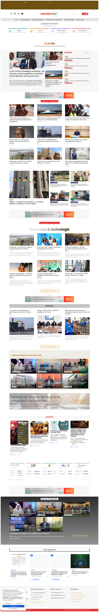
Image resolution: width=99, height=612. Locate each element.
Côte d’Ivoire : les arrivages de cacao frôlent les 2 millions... (48, 162)
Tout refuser (19, 603)
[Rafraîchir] (89, 480)
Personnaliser (8, 603)
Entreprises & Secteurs (16, 371)
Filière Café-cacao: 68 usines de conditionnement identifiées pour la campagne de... (20, 119)
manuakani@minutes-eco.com (38, 602)
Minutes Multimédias (77, 599)
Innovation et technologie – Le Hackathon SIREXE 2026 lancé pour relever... (48, 275)
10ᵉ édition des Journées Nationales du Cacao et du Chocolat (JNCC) (39, 436)
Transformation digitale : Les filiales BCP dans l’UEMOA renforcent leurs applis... (20, 275)
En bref (66, 75)
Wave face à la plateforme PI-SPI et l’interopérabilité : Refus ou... (76, 140)
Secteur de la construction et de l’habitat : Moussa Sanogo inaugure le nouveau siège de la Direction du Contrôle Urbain (23, 384)
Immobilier (14, 386)
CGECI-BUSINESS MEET (18, 445)
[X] (18, 14)
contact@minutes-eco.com (57, 592)
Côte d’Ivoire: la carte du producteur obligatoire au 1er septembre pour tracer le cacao (80, 185)
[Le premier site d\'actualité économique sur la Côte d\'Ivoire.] (49, 13)
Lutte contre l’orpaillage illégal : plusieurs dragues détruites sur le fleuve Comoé (59, 204)
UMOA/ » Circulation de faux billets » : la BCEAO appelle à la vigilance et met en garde (26, 202)
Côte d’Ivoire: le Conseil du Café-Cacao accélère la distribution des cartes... (77, 118)
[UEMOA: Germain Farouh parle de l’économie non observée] (49, 525)
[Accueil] (19, 433)
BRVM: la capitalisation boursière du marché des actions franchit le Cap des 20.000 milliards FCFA (59, 185)
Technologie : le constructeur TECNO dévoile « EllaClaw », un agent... (76, 274)
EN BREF (68, 52)
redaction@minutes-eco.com (57, 598)
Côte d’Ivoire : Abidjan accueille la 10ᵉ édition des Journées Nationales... (49, 118)
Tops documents (76, 601)
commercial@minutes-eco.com (58, 595)
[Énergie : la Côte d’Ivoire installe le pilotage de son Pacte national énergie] (49, 324)
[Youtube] (22, 14)
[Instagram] (15, 14)
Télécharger (36, 579)
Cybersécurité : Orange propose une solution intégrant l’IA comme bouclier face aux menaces (23, 527)
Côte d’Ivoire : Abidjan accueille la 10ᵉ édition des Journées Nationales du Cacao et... (53, 83)
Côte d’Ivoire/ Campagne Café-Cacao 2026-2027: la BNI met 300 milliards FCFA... (76, 162)
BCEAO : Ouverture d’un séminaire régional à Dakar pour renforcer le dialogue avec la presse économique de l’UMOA (76, 512)
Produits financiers (74, 202)
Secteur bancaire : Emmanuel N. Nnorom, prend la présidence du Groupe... (19, 141)
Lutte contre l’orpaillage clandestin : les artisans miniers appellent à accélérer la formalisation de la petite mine (26, 73)
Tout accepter (13, 606)
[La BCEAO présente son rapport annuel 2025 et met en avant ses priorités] (49, 510)
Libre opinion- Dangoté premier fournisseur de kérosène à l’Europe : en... (48, 141)
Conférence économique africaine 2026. (59, 431)
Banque (11, 199)
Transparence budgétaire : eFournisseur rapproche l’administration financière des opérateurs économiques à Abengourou (75, 369)
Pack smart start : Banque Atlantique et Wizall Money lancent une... (49, 248)
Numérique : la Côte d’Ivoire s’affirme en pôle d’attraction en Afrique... (20, 162)
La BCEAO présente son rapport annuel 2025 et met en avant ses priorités (49, 512)
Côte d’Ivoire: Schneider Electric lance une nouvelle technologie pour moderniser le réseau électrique (75, 384)
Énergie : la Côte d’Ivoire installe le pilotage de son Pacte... (48, 311)
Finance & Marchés (54, 182)
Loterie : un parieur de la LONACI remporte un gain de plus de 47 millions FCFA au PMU (80, 205)
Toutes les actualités (68, 60)
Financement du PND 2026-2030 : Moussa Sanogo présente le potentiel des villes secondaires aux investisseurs (49, 384)
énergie (50, 306)
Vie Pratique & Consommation (79, 597)
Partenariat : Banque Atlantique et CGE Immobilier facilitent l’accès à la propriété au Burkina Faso (49, 369)
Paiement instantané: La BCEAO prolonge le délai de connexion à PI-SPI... (76, 248)
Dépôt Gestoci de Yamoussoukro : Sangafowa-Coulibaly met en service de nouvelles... (77, 312)
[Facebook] (11, 14)
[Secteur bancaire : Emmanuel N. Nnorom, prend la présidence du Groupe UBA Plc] (21, 132)
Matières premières (74, 182)
